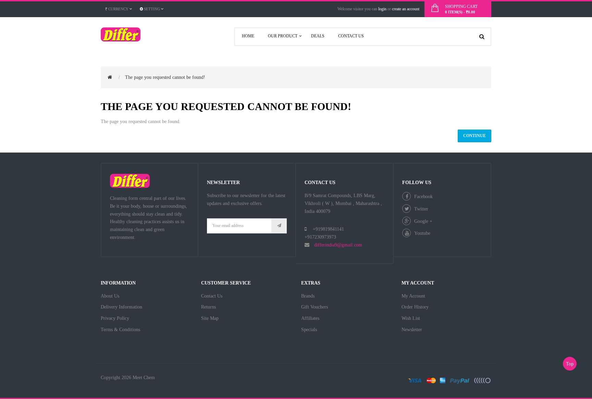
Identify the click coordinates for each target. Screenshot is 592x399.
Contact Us (211, 296)
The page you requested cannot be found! (165, 77)
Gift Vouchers (314, 307)
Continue (474, 135)
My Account (413, 296)
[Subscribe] (279, 225)
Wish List (411, 318)
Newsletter (412, 329)
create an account (405, 9)
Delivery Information (121, 307)
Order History (415, 307)
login (382, 9)
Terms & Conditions (120, 329)
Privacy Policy (115, 318)
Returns (208, 307)
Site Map (210, 318)
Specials (309, 329)
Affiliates (310, 318)
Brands (307, 296)
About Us (110, 296)
